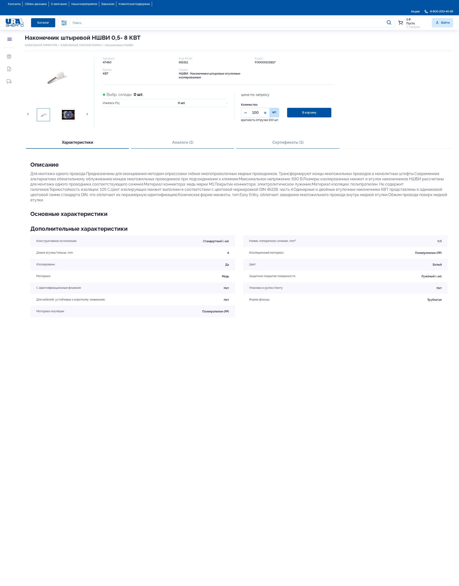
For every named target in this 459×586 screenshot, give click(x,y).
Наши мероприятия (84, 4)
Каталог (43, 22)
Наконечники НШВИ (119, 45)
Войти (445, 22)
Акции (415, 11)
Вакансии (107, 4)
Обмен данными (36, 4)
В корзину (309, 112)
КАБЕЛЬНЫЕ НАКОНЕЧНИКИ (81, 45)
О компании (59, 4)
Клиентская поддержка (134, 4)
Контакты (14, 4)
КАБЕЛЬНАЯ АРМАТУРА (41, 45)
